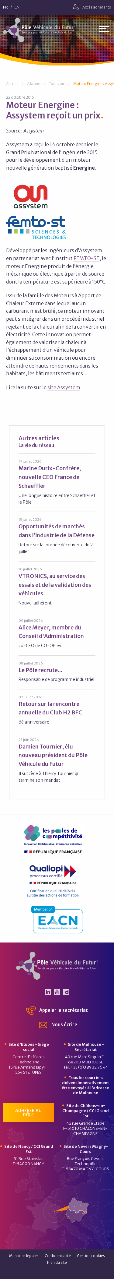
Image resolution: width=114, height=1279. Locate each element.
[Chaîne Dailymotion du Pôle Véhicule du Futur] (66, 992)
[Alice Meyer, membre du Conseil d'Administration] (57, 633)
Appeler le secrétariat (63, 1010)
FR (5, 7)
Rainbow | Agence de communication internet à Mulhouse (57, 1272)
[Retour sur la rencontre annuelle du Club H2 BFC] (57, 710)
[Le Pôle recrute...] (57, 672)
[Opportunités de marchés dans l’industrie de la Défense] (57, 536)
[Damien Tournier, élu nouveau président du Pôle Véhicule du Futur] (57, 760)
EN (17, 7)
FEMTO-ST (86, 258)
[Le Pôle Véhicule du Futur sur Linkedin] (48, 992)
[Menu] (104, 30)
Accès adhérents (96, 7)
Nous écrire (63, 1025)
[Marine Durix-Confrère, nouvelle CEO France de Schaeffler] (57, 482)
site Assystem (63, 387)
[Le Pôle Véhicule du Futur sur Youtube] (57, 992)
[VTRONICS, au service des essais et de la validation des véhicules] (57, 586)
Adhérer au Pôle (28, 1113)
